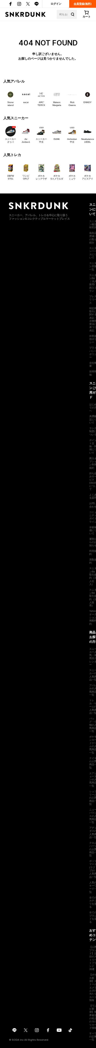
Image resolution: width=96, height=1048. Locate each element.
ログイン (56, 3)
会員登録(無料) (83, 3)
